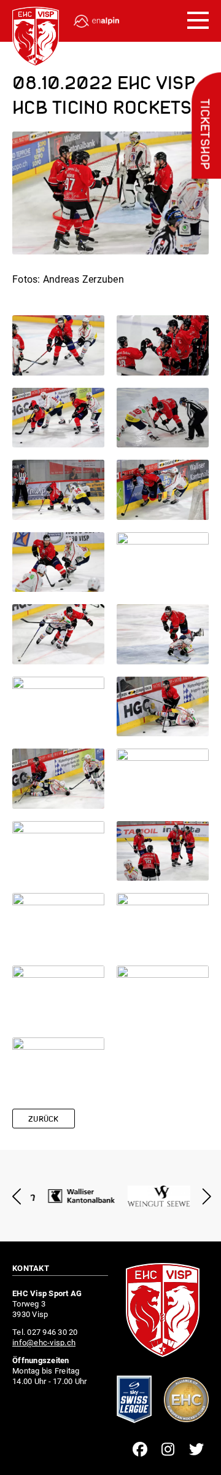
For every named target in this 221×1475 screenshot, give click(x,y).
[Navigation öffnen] (198, 21)
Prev (16, 1196)
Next (204, 1196)
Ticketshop (204, 134)
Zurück (43, 1119)
